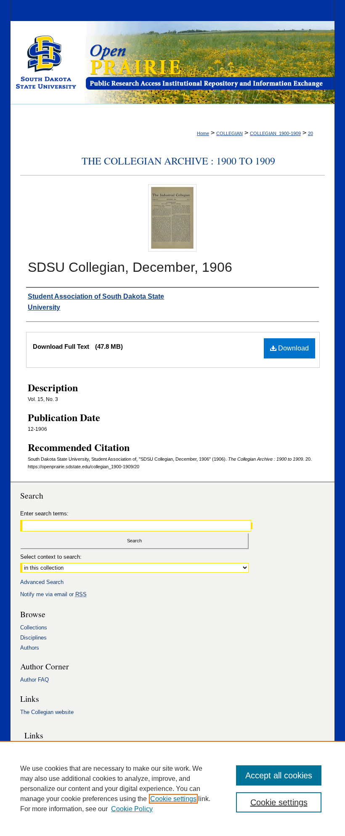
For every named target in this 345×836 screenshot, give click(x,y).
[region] (172, 788)
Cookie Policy (132, 808)
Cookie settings (173, 798)
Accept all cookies (278, 775)
